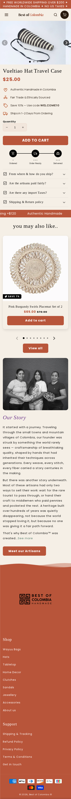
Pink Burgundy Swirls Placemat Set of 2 (35, 306)
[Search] (55, 15)
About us (9, 710)
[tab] (23, 338)
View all (36, 348)
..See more (24, 538)
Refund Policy (13, 742)
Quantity (9, 121)
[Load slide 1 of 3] (37, 62)
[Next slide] (54, 338)
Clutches (9, 680)
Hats (6, 657)
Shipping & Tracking (17, 734)
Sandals (8, 687)
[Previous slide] (17, 338)
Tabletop (9, 664)
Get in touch (12, 764)
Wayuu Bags (12, 649)
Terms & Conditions (17, 757)
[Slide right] (66, 43)
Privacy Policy (13, 749)
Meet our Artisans (24, 551)
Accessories (11, 702)
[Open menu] (6, 15)
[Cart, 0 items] (64, 15)
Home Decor (12, 672)
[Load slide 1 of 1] (30, 62)
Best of (31, 15)
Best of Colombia (39, 794)
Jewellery (9, 695)
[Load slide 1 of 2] (34, 62)
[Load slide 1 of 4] (41, 62)
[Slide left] (5, 43)
